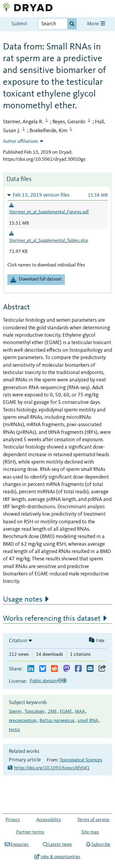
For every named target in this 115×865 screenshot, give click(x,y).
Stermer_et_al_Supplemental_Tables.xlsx (48, 240)
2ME (52, 711)
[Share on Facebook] (78, 669)
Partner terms (30, 832)
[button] (57, 195)
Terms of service (93, 820)
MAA (80, 711)
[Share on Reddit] (54, 669)
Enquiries (20, 844)
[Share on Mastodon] (66, 669)
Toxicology (34, 711)
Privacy (13, 820)
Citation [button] (18, 640)
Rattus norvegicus (57, 720)
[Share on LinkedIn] (30, 669)
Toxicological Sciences (81, 760)
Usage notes (22, 599)
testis (14, 730)
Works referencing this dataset (52, 618)
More (93, 23)
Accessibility (48, 820)
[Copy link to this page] (102, 669)
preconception (23, 720)
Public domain (43, 681)
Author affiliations (20, 141)
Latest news (60, 844)
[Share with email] (90, 669)
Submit (19, 23)
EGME (66, 711)
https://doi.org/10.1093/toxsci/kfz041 (52, 768)
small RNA (88, 720)
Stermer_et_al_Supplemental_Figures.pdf (49, 212)
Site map (90, 832)
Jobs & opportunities (60, 857)
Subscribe (100, 844)
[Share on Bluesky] (42, 669)
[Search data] (72, 23)
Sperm (15, 711)
